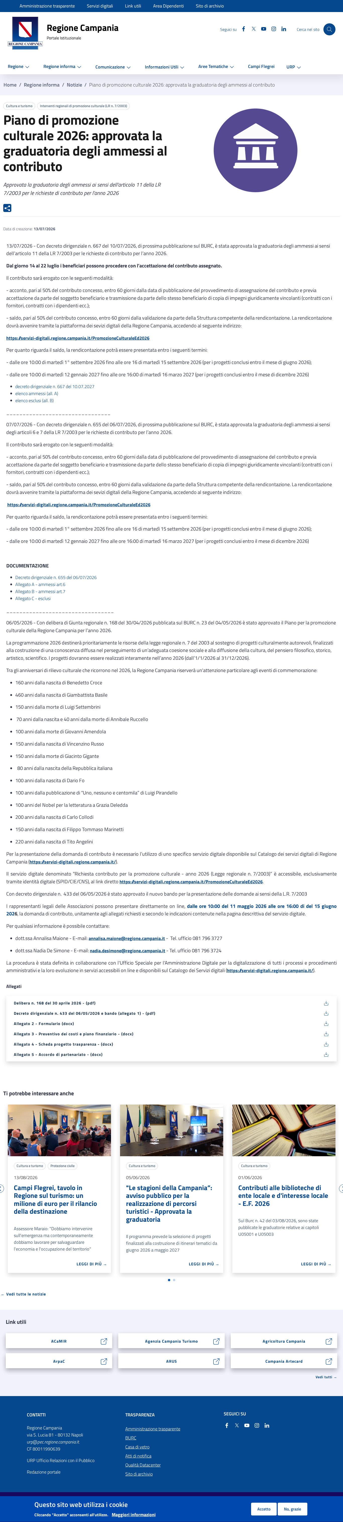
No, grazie (292, 1509)
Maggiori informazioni (134, 1514)
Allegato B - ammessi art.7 (40, 591)
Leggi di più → (92, 1264)
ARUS (171, 1361)
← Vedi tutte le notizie (23, 1294)
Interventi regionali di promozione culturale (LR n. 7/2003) (83, 105)
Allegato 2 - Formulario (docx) (44, 1024)
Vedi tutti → (326, 1377)
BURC (130, 1437)
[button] (19, 66)
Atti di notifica (138, 1456)
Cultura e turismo (19, 105)
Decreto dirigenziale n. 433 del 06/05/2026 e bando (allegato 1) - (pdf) (84, 1013)
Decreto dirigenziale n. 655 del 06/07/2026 (56, 577)
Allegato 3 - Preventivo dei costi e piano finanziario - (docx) (74, 1034)
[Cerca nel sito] (329, 29)
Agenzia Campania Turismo (171, 1341)
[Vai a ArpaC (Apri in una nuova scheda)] (104, 1360)
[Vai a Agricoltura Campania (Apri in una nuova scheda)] (329, 1340)
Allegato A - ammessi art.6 (40, 584)
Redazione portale (44, 1472)
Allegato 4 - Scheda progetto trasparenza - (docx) (63, 1044)
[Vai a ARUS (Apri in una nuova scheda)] (216, 1360)
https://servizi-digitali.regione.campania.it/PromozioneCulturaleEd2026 (77, 338)
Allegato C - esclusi (33, 598)
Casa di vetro (137, 1446)
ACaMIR (59, 1341)
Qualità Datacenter (143, 1465)
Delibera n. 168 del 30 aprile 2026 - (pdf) (55, 1003)
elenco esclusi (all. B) (34, 400)
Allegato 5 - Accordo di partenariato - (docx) (58, 1054)
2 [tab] (174, 1280)
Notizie (74, 85)
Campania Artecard (284, 1361)
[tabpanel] (59, 1188)
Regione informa (42, 85)
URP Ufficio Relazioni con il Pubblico (60, 1460)
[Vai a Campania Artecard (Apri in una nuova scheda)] (329, 1360)
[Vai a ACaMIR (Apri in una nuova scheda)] (104, 1340)
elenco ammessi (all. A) (36, 393)
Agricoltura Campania (284, 1341)
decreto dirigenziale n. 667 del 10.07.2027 (54, 386)
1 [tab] (169, 1280)
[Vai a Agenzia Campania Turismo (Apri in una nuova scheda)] (216, 1340)
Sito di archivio (139, 1474)
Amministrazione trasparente (152, 1428)
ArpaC (59, 1361)
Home (10, 85)
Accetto (263, 1509)
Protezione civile (62, 1165)
